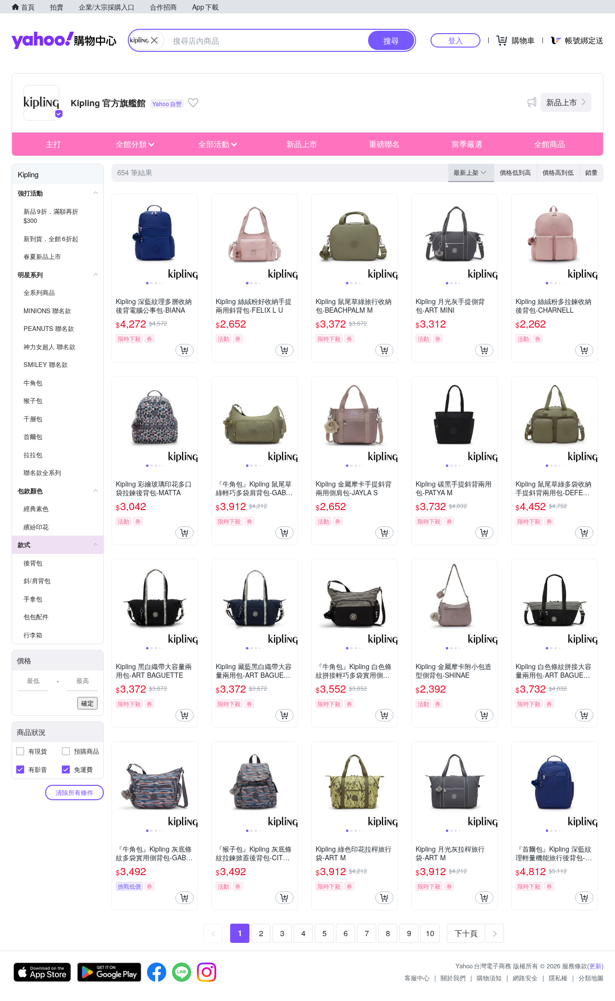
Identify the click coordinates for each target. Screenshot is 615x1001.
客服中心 (417, 977)
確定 (87, 703)
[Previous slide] (118, 237)
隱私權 (558, 977)
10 (430, 933)
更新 (595, 965)
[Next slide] (191, 237)
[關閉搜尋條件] (154, 40)
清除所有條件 (74, 792)
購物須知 (489, 977)
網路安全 (525, 977)
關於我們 (453, 977)
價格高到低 (558, 172)
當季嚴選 (467, 143)
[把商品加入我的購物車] (184, 350)
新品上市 (561, 102)
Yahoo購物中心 (64, 40)
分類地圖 (590, 977)
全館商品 (549, 143)
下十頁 (466, 933)
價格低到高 (515, 172)
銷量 (591, 172)
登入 (455, 40)
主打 (53, 143)
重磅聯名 (384, 143)
